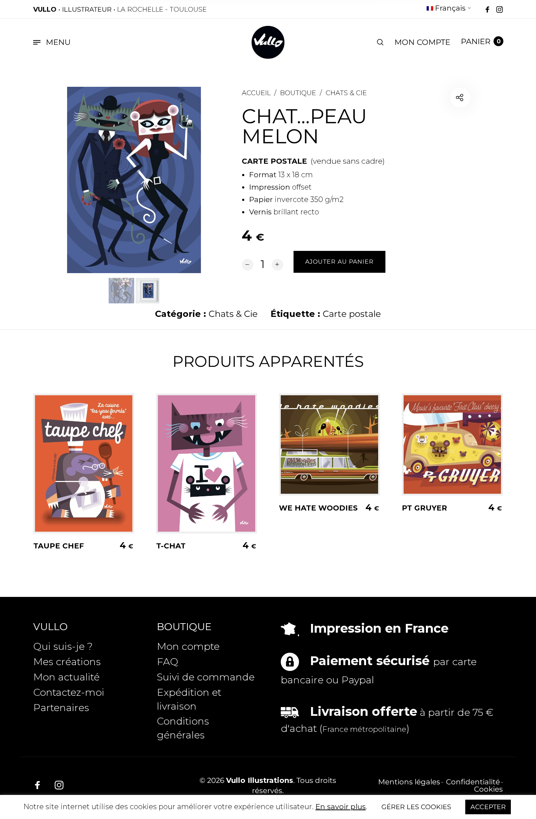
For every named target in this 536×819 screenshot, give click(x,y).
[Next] (180, 180)
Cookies (488, 789)
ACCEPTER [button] (488, 807)
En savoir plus (340, 806)
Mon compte (188, 646)
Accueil (256, 93)
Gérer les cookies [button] (416, 807)
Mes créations (67, 662)
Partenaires (61, 708)
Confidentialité (473, 781)
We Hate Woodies (318, 508)
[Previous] (87, 180)
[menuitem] (449, 9)
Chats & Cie (346, 93)
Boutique (298, 93)
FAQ (167, 662)
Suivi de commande (206, 677)
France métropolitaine (364, 729)
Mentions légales (409, 781)
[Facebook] (487, 10)
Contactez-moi (68, 692)
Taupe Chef (58, 546)
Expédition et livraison (189, 699)
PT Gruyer (424, 508)
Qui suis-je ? (63, 646)
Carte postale (352, 313)
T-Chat (171, 546)
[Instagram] (499, 10)
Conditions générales (183, 728)
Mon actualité (66, 677)
